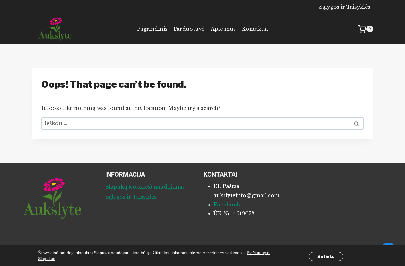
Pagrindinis (152, 29)
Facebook (226, 205)
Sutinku (326, 256)
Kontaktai (255, 29)
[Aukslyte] (55, 29)
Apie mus (223, 29)
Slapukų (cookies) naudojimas (145, 187)
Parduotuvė (189, 29)
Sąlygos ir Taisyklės (344, 7)
